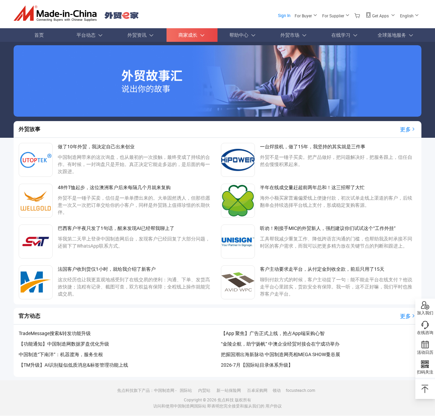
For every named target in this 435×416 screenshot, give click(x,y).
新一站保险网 (228, 390)
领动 (277, 390)
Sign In (284, 15)
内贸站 (204, 390)
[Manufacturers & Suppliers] (57, 13)
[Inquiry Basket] (358, 15)
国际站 (186, 390)
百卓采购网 (257, 390)
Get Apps (380, 15)
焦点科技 (226, 399)
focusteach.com (300, 390)
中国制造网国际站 (190, 406)
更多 (405, 129)
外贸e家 (121, 15)
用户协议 (273, 406)
